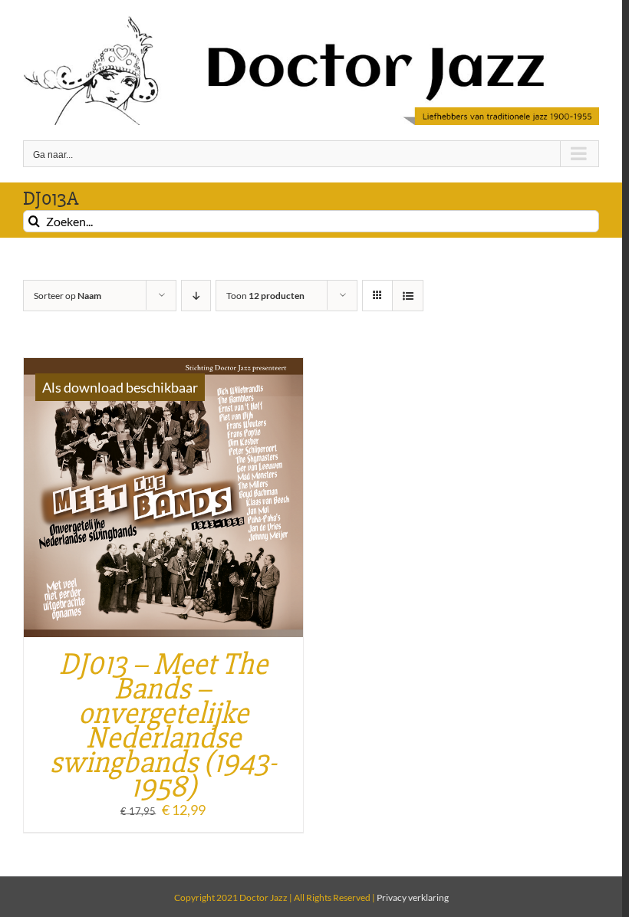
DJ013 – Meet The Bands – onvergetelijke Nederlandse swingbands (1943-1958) (163, 726)
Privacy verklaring (413, 897)
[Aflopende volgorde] (196, 295)
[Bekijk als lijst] (408, 296)
